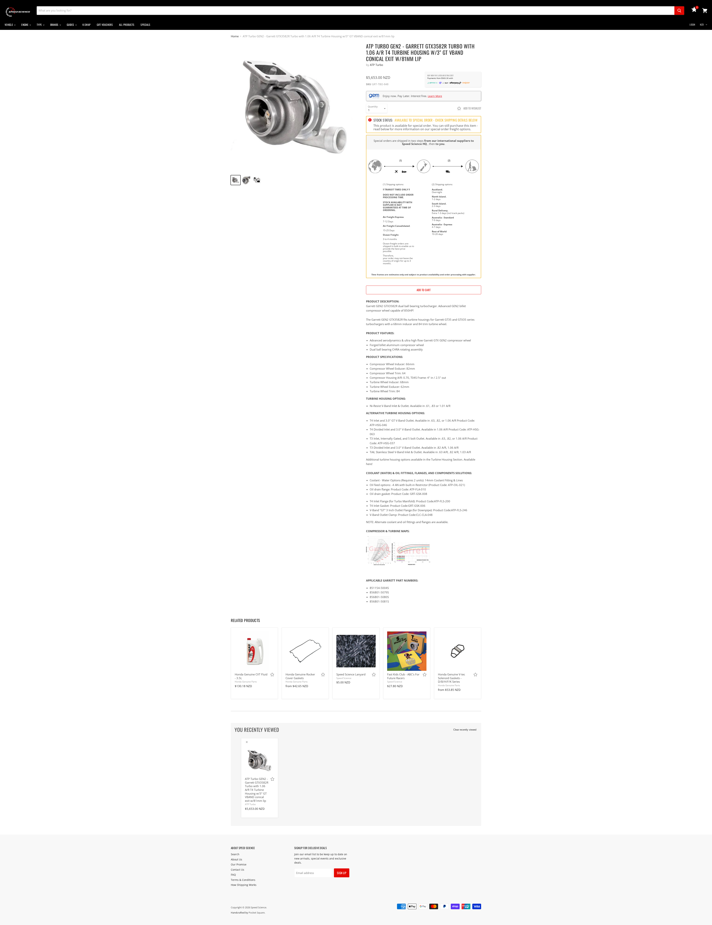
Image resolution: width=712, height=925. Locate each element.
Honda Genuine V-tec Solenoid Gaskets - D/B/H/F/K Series (451, 677)
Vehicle (9, 25)
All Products (126, 25)
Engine (25, 25)
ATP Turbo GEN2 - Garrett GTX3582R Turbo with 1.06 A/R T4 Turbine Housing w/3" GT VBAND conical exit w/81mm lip (256, 790)
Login (692, 24)
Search (235, 854)
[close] (247, 742)
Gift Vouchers (105, 25)
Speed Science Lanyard (350, 674)
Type (39, 25)
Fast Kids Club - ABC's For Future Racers (403, 676)
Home (235, 36)
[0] (694, 11)
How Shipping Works (243, 885)
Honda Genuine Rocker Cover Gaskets (300, 676)
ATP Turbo (376, 65)
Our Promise (238, 864)
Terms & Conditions (243, 880)
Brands (54, 25)
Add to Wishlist (472, 108)
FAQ (233, 874)
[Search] (679, 10)
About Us (236, 859)
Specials (145, 25)
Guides (71, 25)
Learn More (435, 96)
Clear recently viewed (464, 729)
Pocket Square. (257, 912)
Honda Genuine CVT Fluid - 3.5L (251, 676)
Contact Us (237, 869)
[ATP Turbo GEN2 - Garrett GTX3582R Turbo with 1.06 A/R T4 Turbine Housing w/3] (295, 107)
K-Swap (87, 25)
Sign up (341, 873)
